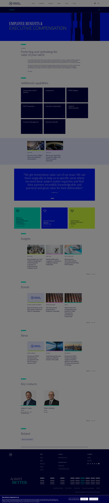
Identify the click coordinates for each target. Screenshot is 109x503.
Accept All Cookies (93, 498)
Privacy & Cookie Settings (74, 498)
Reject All (84, 498)
